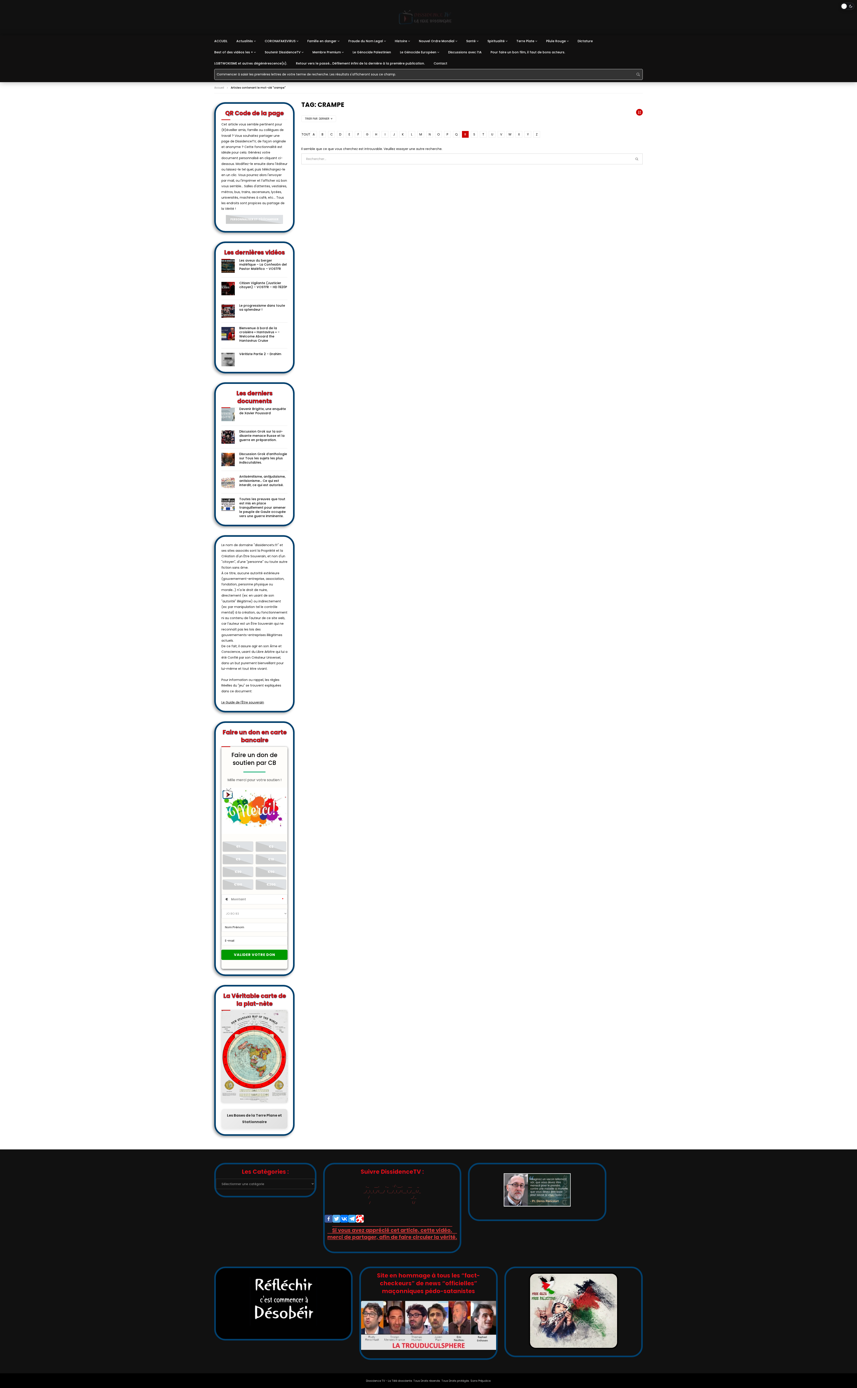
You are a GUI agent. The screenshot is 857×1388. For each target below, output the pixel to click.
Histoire (401, 41)
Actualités (244, 41)
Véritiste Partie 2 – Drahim (260, 354)
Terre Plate (525, 41)
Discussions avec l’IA (465, 52)
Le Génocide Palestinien (372, 52)
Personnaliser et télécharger (254, 219)
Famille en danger (322, 41)
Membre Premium (326, 52)
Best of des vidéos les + (233, 52)
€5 (238, 859)
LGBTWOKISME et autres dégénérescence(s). (250, 63)
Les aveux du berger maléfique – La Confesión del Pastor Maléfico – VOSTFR (263, 264)
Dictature (585, 41)
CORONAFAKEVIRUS (280, 41)
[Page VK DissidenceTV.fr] (344, 1219)
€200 (271, 884)
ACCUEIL (220, 41)
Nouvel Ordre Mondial (436, 41)
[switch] (847, 6)
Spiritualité (496, 41)
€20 (238, 872)
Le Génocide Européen (418, 52)
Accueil (219, 87)
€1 (238, 846)
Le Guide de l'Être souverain (242, 702)
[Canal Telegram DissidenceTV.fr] (352, 1219)
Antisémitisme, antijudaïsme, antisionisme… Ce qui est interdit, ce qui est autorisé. (262, 480)
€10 (271, 859)
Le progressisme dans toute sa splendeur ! (262, 307)
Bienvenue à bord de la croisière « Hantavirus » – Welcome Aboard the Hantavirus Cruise (259, 334)
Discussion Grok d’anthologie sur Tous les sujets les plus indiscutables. (263, 458)
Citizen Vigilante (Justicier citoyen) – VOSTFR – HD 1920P (263, 285)
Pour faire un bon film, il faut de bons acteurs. (528, 52)
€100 (238, 884)
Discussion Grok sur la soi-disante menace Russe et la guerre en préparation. (262, 435)
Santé (471, 41)
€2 (271, 846)
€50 (271, 872)
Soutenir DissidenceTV (283, 52)
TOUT (305, 134)
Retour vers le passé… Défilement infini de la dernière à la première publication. (360, 63)
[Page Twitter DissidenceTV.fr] (336, 1219)
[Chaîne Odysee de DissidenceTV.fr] (360, 1219)
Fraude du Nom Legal (365, 41)
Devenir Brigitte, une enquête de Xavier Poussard (262, 411)
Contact (440, 63)
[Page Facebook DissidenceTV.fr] (329, 1219)
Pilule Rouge (556, 41)
